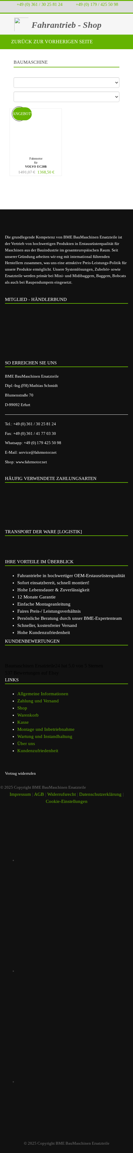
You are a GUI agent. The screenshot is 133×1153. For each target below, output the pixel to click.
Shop (22, 707)
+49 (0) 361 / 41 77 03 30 (34, 433)
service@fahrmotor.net (38, 452)
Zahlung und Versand (38, 700)
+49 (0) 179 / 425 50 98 (97, 4)
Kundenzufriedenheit (37, 750)
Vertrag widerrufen (20, 773)
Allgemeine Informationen (42, 693)
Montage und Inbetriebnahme (46, 729)
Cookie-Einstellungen (67, 801)
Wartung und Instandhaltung (44, 736)
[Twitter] (72, 1081)
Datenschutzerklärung (100, 794)
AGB (39, 794)
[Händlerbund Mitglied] (53, 334)
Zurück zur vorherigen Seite (51, 41)
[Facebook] (72, 970)
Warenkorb (28, 715)
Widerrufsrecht (61, 794)
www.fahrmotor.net (31, 462)
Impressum (20, 794)
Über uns (26, 743)
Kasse (23, 722)
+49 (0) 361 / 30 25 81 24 (39, 4)
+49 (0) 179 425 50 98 (42, 442)
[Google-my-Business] (72, 860)
